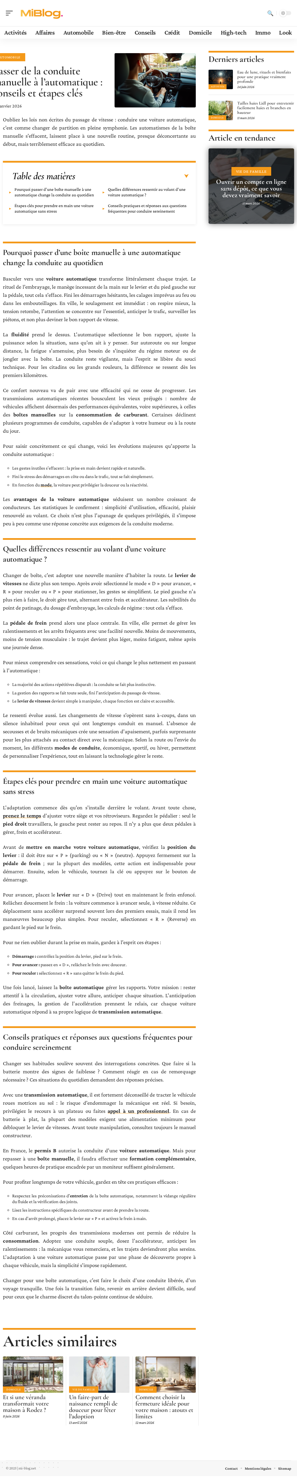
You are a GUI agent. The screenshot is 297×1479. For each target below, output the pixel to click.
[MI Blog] (42, 13)
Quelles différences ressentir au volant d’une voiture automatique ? (147, 192)
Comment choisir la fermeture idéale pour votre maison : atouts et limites (164, 1406)
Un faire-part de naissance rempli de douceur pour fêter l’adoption (93, 1406)
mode (46, 484)
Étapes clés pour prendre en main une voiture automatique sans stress (54, 208)
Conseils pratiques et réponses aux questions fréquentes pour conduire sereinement (147, 208)
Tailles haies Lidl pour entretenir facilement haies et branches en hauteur (265, 107)
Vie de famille (84, 1389)
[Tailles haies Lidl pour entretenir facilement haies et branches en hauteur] (221, 110)
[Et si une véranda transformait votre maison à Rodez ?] (33, 1374)
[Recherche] (270, 13)
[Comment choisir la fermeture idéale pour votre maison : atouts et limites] (165, 1374)
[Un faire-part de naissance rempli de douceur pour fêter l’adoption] (99, 1374)
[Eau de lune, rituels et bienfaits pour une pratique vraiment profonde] (221, 79)
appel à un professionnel (138, 1111)
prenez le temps (22, 816)
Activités (217, 86)
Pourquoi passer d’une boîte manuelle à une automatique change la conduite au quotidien (54, 192)
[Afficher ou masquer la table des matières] (132, 176)
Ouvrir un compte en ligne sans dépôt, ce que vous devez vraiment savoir (251, 188)
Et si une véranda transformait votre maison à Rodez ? (26, 1403)
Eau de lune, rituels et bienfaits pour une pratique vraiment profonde (264, 76)
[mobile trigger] (11, 13)
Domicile (13, 1389)
